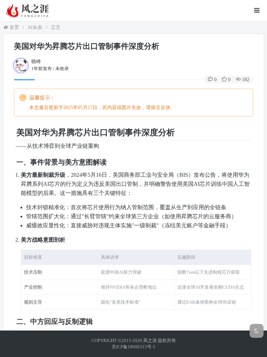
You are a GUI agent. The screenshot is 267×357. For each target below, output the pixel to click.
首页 (13, 27)
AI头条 (34, 27)
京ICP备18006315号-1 (133, 346)
